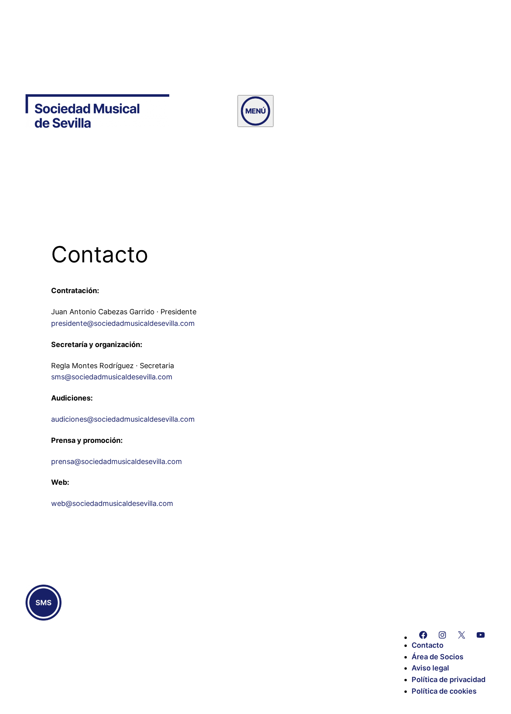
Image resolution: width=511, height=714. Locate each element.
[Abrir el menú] (255, 111)
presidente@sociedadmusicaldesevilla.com (123, 323)
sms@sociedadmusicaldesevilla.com (111, 377)
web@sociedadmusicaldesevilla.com (112, 503)
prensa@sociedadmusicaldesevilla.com (116, 461)
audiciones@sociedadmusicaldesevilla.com (123, 419)
